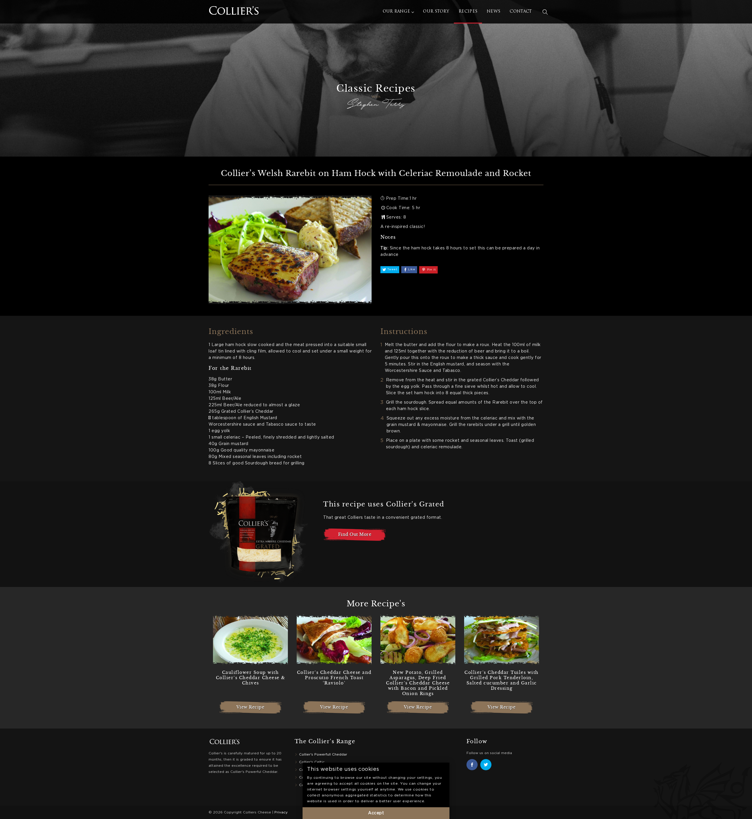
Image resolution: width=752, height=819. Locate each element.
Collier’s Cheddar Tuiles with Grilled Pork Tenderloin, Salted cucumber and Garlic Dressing (501, 680)
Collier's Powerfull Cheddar (323, 754)
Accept (376, 813)
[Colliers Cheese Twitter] (485, 764)
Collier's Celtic (312, 762)
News (493, 12)
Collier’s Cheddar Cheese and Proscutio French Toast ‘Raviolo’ (334, 678)
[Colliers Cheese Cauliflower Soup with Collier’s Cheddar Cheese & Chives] (250, 640)
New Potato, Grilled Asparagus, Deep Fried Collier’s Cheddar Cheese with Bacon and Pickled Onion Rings (418, 683)
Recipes (468, 12)
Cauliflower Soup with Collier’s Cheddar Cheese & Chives (250, 678)
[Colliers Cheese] (214, 11)
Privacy (281, 812)
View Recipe (250, 707)
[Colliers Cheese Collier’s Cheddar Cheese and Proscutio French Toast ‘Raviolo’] (334, 640)
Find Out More (355, 534)
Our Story (436, 12)
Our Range (396, 12)
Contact (521, 12)
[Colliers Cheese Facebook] (472, 764)
